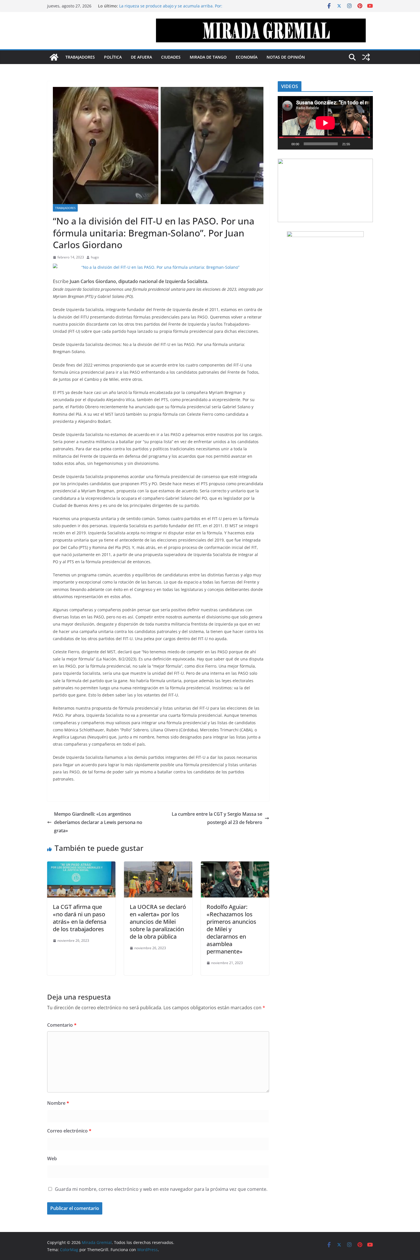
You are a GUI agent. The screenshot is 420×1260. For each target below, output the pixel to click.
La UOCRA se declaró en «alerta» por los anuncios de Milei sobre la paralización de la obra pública (158, 921)
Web (52, 1158)
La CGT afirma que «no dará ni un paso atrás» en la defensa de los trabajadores (79, 918)
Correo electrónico (69, 1131)
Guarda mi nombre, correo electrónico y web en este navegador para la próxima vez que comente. (161, 1189)
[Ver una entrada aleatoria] (366, 57)
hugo (95, 257)
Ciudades (171, 57)
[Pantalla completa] (365, 144)
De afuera (141, 57)
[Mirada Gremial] (54, 57)
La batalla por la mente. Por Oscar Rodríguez (162, 4)
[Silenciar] (356, 144)
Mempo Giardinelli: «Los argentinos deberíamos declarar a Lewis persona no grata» (98, 822)
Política (113, 57)
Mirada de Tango (208, 57)
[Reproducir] (285, 144)
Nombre (58, 1103)
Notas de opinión (286, 57)
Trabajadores (80, 57)
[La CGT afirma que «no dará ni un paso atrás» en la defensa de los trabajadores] (81, 865)
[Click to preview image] (158, 267)
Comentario (62, 1025)
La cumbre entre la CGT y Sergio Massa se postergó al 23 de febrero (217, 818)
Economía (246, 57)
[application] (325, 123)
